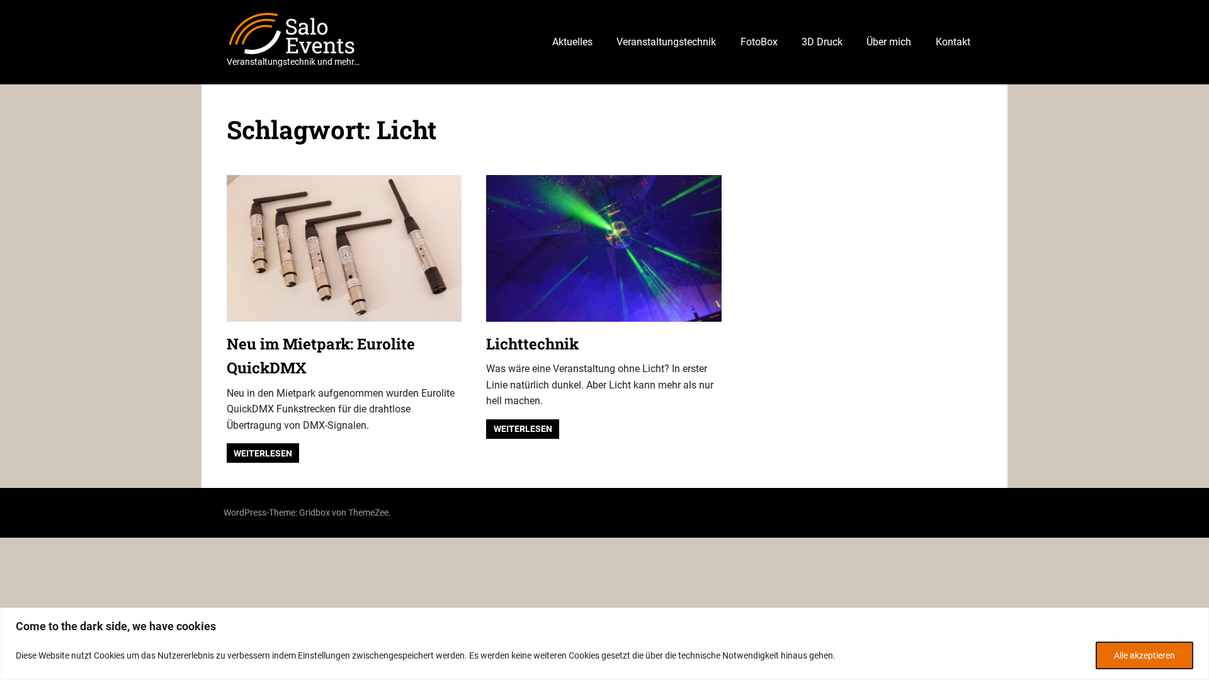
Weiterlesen (263, 453)
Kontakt (953, 42)
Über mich (888, 42)
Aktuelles (572, 42)
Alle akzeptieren (1144, 655)
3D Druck (822, 42)
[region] (604, 644)
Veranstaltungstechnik (666, 42)
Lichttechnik (532, 344)
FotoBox (759, 42)
